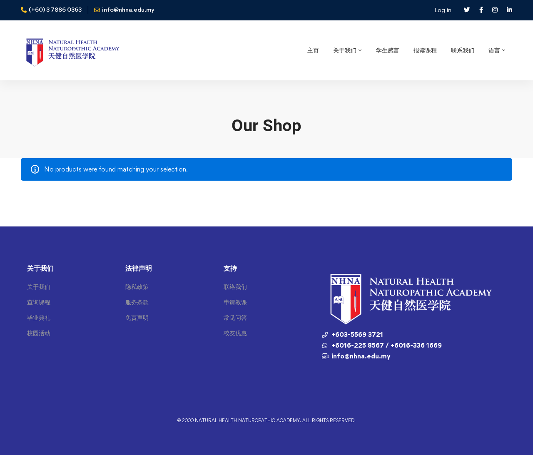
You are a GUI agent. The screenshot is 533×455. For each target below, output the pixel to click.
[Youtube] (332, 374)
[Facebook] (321, 374)
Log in (442, 9)
